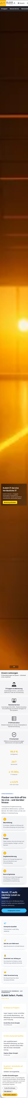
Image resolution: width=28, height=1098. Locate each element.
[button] (14, 667)
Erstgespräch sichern (14, 910)
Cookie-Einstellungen (9, 1088)
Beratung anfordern (10, 502)
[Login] (14, 3)
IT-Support (4, 9)
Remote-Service (14, 9)
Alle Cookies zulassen (10, 1094)
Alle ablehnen (7, 1091)
